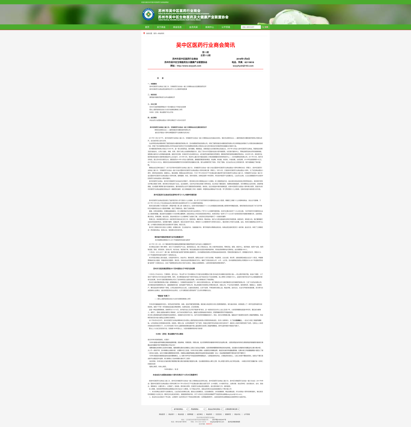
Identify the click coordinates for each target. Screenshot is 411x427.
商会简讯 (161, 33)
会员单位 (200, 414)
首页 (147, 27)
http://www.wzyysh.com (189, 65)
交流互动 (219, 414)
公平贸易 (226, 27)
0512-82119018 (181, 422)
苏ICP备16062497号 (219, 419)
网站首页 (162, 414)
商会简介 (171, 414)
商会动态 (181, 414)
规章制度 (190, 414)
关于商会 (161, 27)
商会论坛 (237, 414)
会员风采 (193, 27)
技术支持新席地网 (234, 422)
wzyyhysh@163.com (243, 65)
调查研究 (228, 414)
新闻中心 (209, 27)
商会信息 (177, 27)
